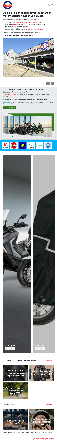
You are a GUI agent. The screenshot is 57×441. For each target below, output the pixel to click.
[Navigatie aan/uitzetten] (52, 5)
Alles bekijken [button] (10, 349)
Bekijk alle (49, 360)
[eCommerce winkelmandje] (49, 5)
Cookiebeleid (6, 434)
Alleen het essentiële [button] (39, 438)
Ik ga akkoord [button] (49, 438)
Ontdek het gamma (9, 107)
